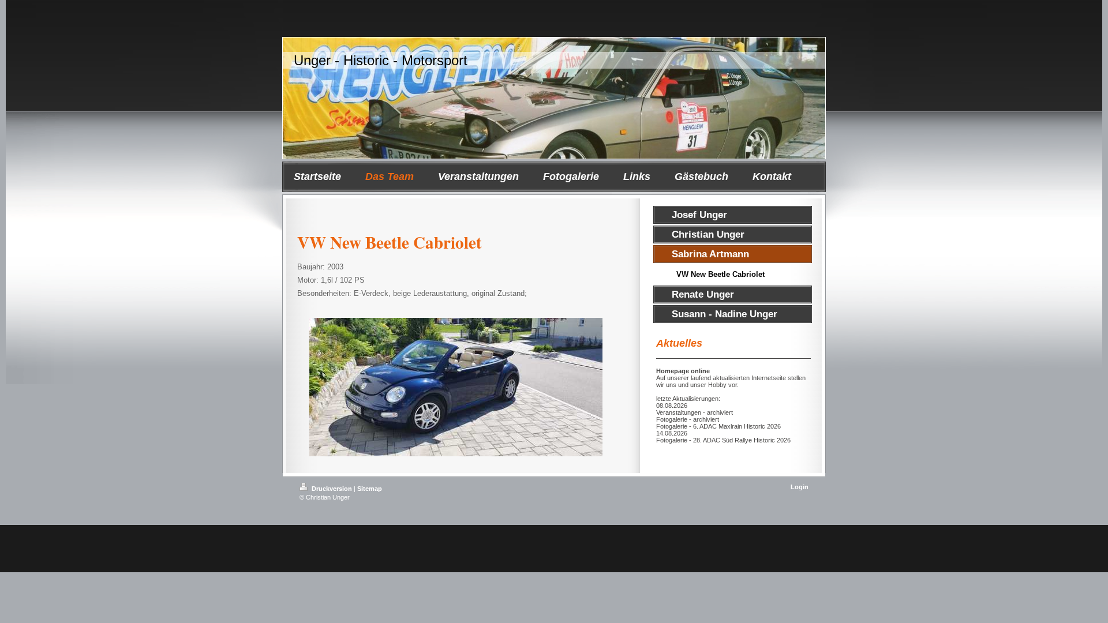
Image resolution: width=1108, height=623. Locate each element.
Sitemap (369, 488)
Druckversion (332, 488)
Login (799, 486)
